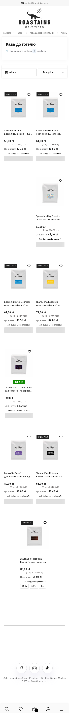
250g (24, 586)
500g (33, 586)
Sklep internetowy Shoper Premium (21, 678)
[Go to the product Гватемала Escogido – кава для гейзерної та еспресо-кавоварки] (50, 277)
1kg (42, 586)
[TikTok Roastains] (47, 668)
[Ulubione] (20, 709)
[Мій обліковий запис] (48, 709)
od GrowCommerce (37, 681)
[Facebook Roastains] (21, 668)
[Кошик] (34, 709)
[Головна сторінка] (34, 19)
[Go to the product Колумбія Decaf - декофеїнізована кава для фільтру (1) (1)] (18, 449)
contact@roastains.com (36, 3)
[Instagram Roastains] (34, 668)
